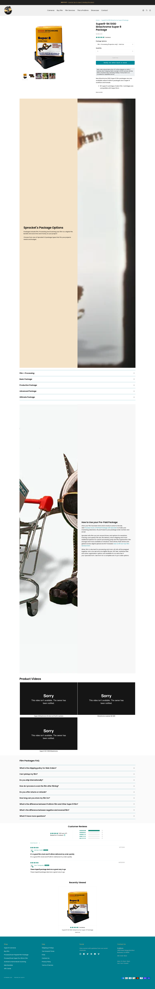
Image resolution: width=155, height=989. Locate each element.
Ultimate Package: (27, 397)
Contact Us (45, 958)
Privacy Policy (46, 962)
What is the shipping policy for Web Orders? (38, 768)
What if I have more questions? (33, 816)
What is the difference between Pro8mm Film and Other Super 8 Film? (49, 804)
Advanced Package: (28, 391)
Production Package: (28, 385)
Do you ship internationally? (31, 780)
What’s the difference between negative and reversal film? (44, 810)
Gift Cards (7, 968)
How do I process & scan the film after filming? (39, 786)
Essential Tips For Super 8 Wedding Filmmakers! (81, 2)
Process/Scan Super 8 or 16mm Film (16, 958)
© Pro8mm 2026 (8, 977)
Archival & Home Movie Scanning (15, 962)
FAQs (43, 955)
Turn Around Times (48, 951)
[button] (100, 37)
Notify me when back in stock (115, 63)
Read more (99, 92)
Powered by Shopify (19, 977)
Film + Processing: (27, 373)
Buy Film (6, 951)
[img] (34, 848)
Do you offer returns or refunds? (33, 792)
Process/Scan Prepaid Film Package (16, 955)
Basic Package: (26, 379)
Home (98, 20)
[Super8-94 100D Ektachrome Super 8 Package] (77, 906)
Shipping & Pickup (48, 948)
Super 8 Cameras (10, 948)
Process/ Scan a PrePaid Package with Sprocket (101, 528)
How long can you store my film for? (35, 798)
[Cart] (150, 10)
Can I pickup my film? (29, 774)
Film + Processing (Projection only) (108, 44)
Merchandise (8, 965)
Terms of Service (47, 965)
